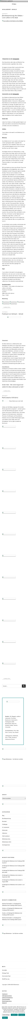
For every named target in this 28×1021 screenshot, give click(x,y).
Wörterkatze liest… (6, 839)
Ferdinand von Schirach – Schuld (12, 314)
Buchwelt (4, 821)
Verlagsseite (16, 59)
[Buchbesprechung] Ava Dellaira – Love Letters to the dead (13, 16)
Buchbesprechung (6, 818)
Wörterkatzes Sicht (6, 842)
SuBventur (4, 833)
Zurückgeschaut (6, 845)
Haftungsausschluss (7, 995)
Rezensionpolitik (6, 999)
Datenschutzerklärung (7, 997)
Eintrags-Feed (5, 973)
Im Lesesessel (5, 827)
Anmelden (4, 970)
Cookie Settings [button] (6, 1014)
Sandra (4, 913)
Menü (14, 4)
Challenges (4, 824)
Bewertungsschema (7, 1001)
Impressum (5, 994)
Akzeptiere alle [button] (14, 1014)
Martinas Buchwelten (7, 903)
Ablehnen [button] (5, 1017)
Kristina (4, 908)
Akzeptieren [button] (21, 1014)
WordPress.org (5, 979)
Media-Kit (4, 1003)
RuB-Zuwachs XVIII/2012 (10, 397)
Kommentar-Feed (6, 976)
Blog (3, 815)
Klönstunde (4, 830)
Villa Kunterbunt (5, 836)
